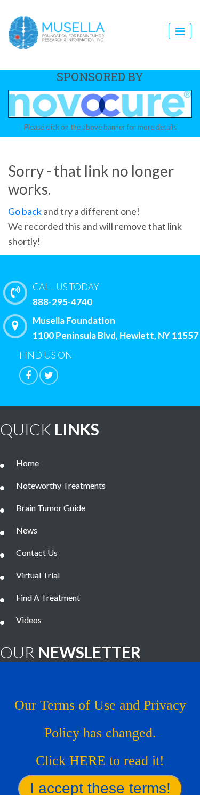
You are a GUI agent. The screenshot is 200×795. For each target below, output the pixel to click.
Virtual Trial (38, 575)
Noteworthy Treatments (61, 485)
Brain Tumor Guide (50, 508)
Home (27, 463)
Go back (25, 211)
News (26, 530)
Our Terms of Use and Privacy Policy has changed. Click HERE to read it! (100, 732)
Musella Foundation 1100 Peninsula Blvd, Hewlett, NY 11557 (115, 328)
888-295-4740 (66, 294)
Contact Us (37, 552)
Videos (29, 620)
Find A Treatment (48, 597)
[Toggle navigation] (180, 31)
